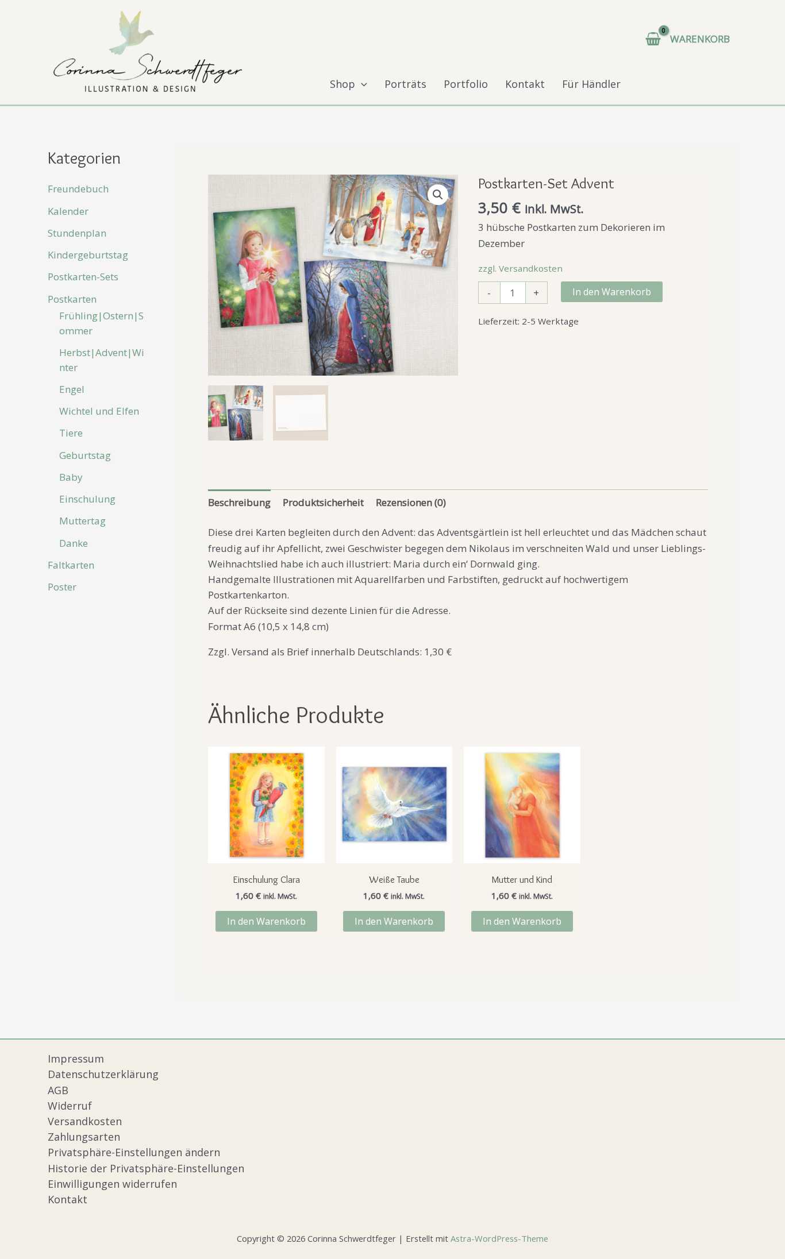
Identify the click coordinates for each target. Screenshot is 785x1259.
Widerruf (70, 1106)
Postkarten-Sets (83, 277)
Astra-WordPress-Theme (499, 1238)
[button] (361, 83)
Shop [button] (342, 84)
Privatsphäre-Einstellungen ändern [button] (134, 1152)
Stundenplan (77, 233)
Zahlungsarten (84, 1137)
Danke (73, 543)
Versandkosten (85, 1121)
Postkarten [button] (72, 299)
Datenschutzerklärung (103, 1074)
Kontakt (525, 84)
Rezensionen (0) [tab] (411, 502)
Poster (62, 586)
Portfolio (466, 84)
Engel (71, 389)
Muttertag (82, 521)
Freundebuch (78, 189)
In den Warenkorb (611, 291)
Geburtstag (85, 455)
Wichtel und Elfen (99, 411)
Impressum (76, 1058)
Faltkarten (71, 564)
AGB (58, 1090)
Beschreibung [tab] (239, 502)
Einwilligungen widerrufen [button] (112, 1184)
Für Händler (591, 84)
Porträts (405, 84)
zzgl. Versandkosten (520, 268)
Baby (71, 477)
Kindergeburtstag (88, 254)
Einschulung (87, 498)
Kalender (68, 211)
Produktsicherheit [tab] (323, 502)
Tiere (71, 433)
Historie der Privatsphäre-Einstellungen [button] (146, 1168)
